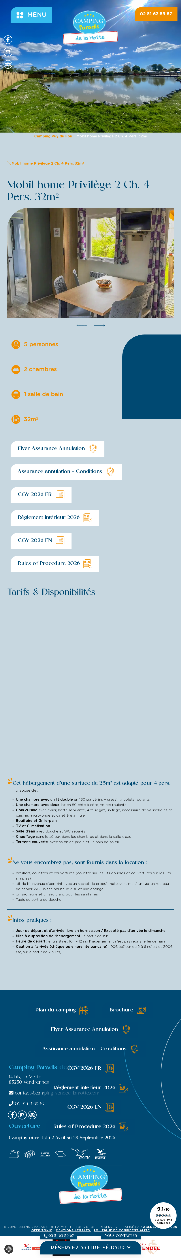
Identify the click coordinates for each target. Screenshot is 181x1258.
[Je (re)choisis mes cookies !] (8, 1249)
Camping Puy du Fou (53, 136)
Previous (82, 325)
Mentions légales (73, 1230)
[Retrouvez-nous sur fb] (8, 39)
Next (99, 325)
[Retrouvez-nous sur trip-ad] (8, 64)
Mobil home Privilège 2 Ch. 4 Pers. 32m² (47, 163)
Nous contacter (121, 1236)
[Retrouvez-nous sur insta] (8, 52)
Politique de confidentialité (122, 1230)
